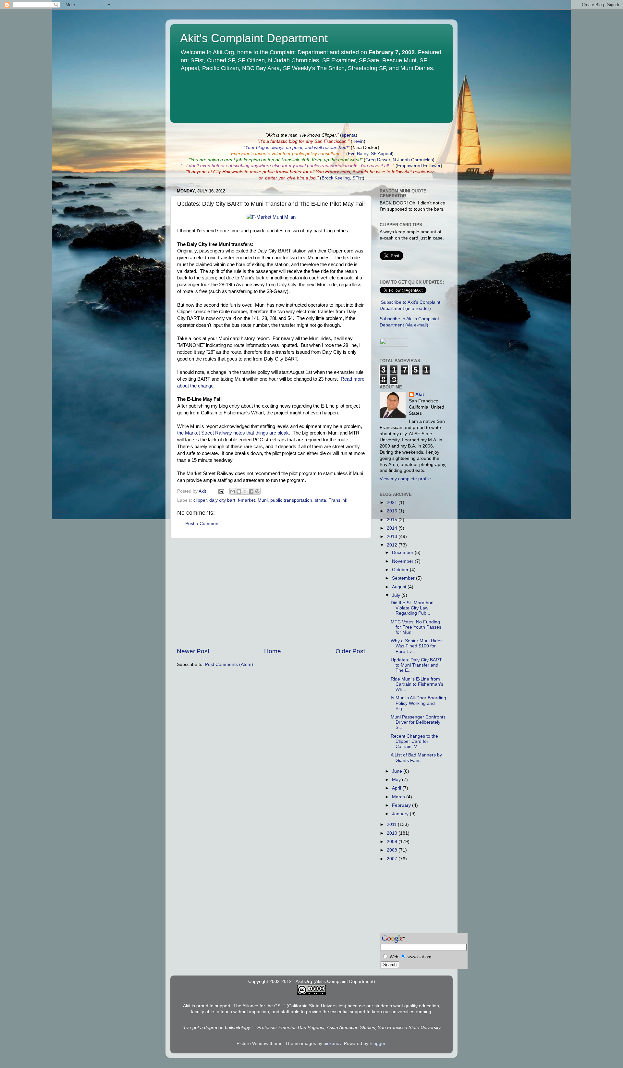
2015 (392, 519)
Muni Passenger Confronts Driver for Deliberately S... (418, 722)
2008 (392, 850)
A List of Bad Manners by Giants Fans (416, 758)
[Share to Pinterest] (257, 491)
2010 (392, 833)
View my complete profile (405, 478)
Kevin (358, 141)
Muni (263, 500)
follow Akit (402, 171)
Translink (338, 500)
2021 (392, 502)
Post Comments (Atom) (229, 664)
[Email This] (232, 491)
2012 (392, 545)
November (403, 561)
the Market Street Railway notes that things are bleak (233, 433)
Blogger (377, 1043)
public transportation (291, 500)
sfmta (320, 500)
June (397, 771)
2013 (392, 536)
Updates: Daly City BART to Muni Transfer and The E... (416, 665)
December (403, 552)
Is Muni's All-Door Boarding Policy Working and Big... (418, 703)
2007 (392, 858)
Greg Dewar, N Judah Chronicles (399, 159)
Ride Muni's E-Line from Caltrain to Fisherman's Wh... (417, 684)
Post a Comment (202, 523)
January (401, 813)
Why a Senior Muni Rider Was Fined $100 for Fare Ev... (416, 646)
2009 (392, 841)
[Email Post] (221, 491)
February (402, 805)
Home (272, 651)
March (399, 796)
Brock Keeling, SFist (342, 178)
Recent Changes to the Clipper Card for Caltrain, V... (414, 741)
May (397, 779)
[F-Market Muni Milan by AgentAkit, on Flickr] (271, 217)
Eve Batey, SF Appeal (370, 153)
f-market (246, 500)
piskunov (332, 1043)
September (404, 578)
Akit (419, 394)
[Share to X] (245, 491)
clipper (200, 500)
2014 (392, 528)
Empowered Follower (419, 165)
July (396, 595)
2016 (392, 511)
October (401, 569)
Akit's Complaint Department (254, 38)
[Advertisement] (271, 592)
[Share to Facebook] (251, 491)
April (397, 788)
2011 (392, 824)
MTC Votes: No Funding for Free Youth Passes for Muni (416, 627)
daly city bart (222, 500)
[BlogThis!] (239, 491)
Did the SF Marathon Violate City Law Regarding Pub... (412, 608)
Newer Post (193, 651)
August (400, 586)
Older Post (350, 651)
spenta (349, 135)
